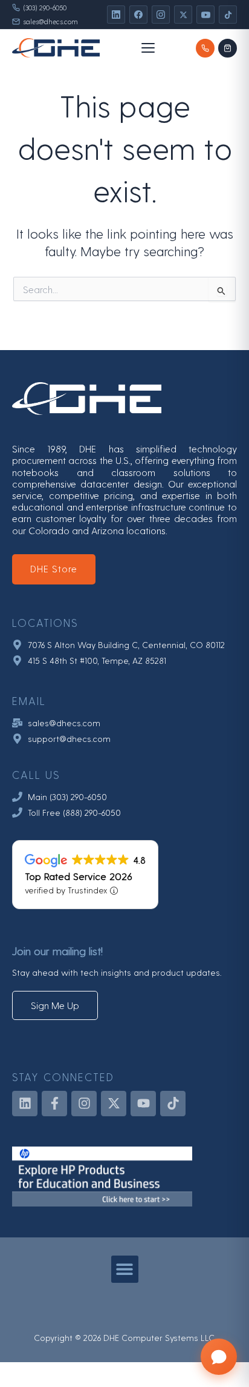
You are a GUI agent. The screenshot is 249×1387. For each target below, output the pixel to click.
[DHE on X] (183, 14)
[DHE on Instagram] (161, 14)
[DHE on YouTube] (205, 14)
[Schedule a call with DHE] (205, 48)
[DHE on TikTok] (228, 14)
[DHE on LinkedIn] (116, 14)
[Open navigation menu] (148, 48)
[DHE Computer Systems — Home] (56, 48)
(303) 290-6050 (44, 8)
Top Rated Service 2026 (78, 876)
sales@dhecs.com (50, 21)
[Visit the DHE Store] (227, 48)
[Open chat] (219, 1357)
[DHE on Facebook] (138, 14)
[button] (124, 1269)
